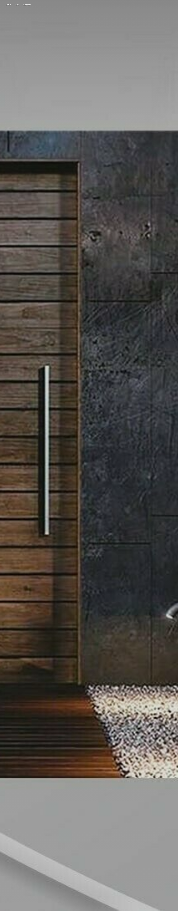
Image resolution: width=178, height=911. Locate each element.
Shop (8, 4)
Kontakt (27, 4)
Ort (17, 4)
